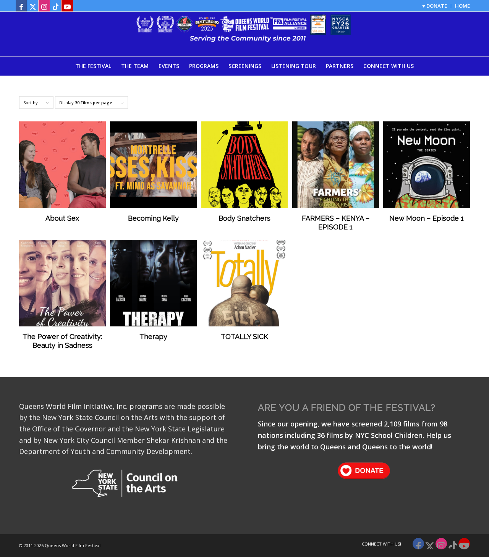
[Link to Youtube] (67, 5)
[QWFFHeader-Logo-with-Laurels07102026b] (244, 34)
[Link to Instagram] (44, 5)
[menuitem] (434, 6)
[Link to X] (32, 5)
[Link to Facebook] (21, 5)
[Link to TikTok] (55, 5)
